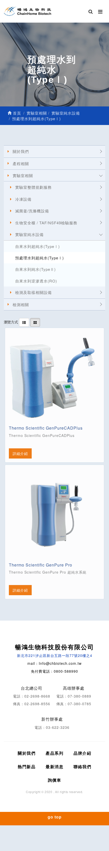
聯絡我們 (82, 766)
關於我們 (21, 151)
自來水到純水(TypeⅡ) (35, 269)
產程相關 (21, 163)
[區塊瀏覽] (35, 321)
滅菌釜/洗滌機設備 (32, 210)
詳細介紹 (20, 453)
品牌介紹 (82, 753)
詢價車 (54, 780)
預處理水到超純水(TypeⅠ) (39, 257)
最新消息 (54, 766)
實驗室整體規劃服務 (33, 187)
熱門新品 (26, 766)
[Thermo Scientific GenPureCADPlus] (54, 377)
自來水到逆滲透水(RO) (36, 280)
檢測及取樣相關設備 (33, 292)
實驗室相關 (23, 175)
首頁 (16, 113)
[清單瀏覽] (24, 321)
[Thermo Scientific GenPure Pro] (54, 514)
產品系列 (54, 753)
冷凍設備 (23, 199)
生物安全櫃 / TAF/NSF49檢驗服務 (46, 222)
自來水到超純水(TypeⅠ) (37, 246)
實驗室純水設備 (29, 234)
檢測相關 (21, 304)
